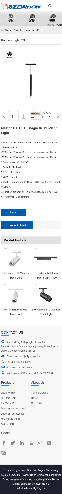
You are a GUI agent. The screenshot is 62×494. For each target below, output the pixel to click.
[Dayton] (21, 4)
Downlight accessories (12, 413)
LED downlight (8, 392)
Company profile (39, 392)
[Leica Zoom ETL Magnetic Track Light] (15, 258)
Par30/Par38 (7, 403)
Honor (34, 397)
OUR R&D (36, 403)
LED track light (8, 397)
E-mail (13, 212)
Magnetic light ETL (11, 418)
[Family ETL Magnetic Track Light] (15, 295)
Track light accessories (13, 408)
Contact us (12, 332)
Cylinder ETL (8, 424)
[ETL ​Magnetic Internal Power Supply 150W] (46, 258)
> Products (16, 29)
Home (8, 29)
